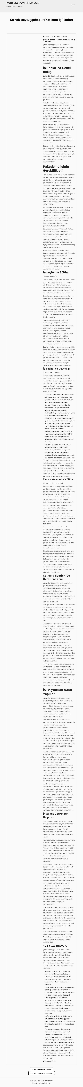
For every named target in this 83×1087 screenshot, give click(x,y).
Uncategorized (50, 1061)
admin (47, 36)
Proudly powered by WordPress (41, 1080)
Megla (36, 1083)
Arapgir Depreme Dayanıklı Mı (41, 1073)
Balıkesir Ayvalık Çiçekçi (41, 1069)
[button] (73, 5)
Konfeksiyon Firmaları (23, 2)
